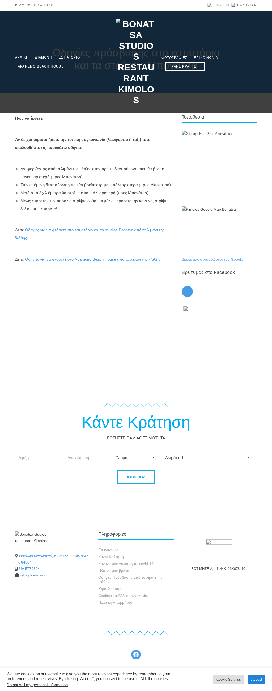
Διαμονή (43, 57)
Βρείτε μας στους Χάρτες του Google (212, 259)
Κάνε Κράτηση (185, 66)
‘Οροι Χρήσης (109, 588)
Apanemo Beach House (41, 66)
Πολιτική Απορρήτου (115, 602)
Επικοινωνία (206, 58)
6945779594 (29, 569)
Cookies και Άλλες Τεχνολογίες (123, 595)
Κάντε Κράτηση (111, 557)
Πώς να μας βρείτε (113, 570)
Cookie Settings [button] (228, 679)
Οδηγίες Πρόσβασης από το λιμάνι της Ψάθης (130, 579)
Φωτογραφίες (175, 58)
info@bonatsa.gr (34, 575)
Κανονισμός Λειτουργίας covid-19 (126, 563)
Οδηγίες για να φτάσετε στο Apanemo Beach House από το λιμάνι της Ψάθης (92, 259)
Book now (136, 477)
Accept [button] (256, 679)
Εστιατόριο (69, 57)
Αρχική (22, 57)
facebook (187, 291)
